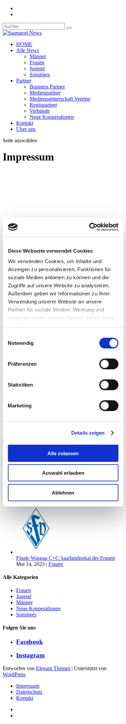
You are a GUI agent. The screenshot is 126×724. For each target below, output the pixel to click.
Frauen (37, 62)
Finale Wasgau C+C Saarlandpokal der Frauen (65, 558)
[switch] (108, 363)
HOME (24, 44)
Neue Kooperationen (52, 117)
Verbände (40, 111)
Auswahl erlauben (63, 473)
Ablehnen (63, 492)
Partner (23, 80)
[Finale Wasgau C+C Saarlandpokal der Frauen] (41, 552)
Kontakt (24, 123)
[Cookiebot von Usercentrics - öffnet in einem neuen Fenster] (89, 227)
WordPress (14, 674)
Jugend (37, 68)
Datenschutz (29, 692)
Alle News (27, 50)
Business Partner (47, 86)
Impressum (27, 686)
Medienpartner (45, 93)
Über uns (26, 129)
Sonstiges (40, 74)
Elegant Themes (53, 668)
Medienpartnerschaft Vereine (60, 99)
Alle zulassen (63, 453)
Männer (38, 56)
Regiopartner (43, 105)
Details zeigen (87, 433)
